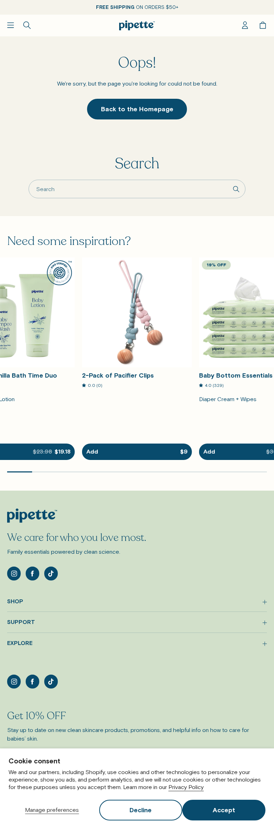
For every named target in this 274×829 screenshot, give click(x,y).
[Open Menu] (10, 25)
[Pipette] (137, 25)
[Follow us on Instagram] (14, 573)
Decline (141, 810)
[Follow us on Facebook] (32, 573)
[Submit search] (236, 189)
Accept (224, 810)
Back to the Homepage (137, 109)
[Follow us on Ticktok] (51, 573)
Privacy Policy (186, 787)
